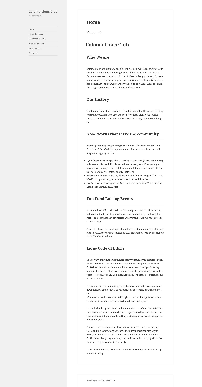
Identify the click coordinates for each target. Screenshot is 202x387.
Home (31, 29)
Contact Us (33, 53)
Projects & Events (36, 43)
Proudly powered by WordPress (101, 380)
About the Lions (36, 34)
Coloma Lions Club (43, 11)
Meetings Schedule (37, 38)
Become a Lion (35, 48)
